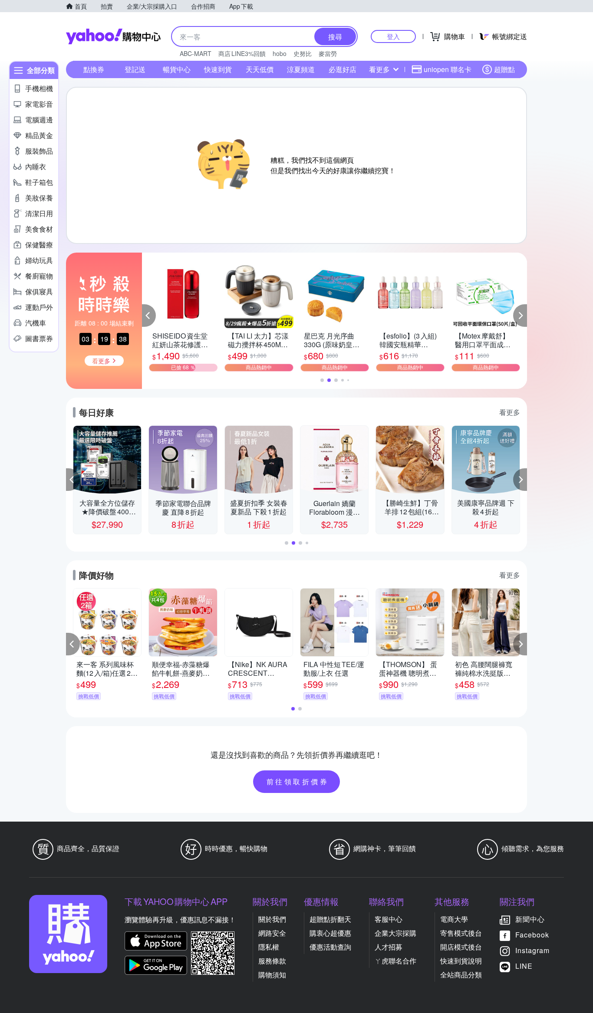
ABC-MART (195, 53)
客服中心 (388, 919)
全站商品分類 (461, 975)
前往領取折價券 (298, 781)
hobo (280, 53)
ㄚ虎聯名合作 (395, 961)
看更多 (379, 69)
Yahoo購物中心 (113, 36)
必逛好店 (342, 69)
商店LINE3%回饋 (242, 53)
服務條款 (272, 961)
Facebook (532, 935)
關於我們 (272, 919)
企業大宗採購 (395, 933)
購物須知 (272, 975)
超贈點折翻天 (330, 919)
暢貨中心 (177, 69)
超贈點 (504, 69)
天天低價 (259, 69)
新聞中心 (530, 919)
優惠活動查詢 (330, 947)
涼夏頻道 (301, 69)
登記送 (135, 69)
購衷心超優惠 (330, 933)
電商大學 (454, 919)
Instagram (532, 950)
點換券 (93, 69)
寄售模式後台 (461, 933)
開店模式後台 (461, 947)
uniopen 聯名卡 (447, 69)
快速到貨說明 (461, 961)
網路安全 (272, 933)
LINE (524, 966)
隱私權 (268, 947)
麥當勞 (328, 53)
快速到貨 (218, 69)
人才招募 (388, 947)
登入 (393, 36)
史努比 (302, 53)
